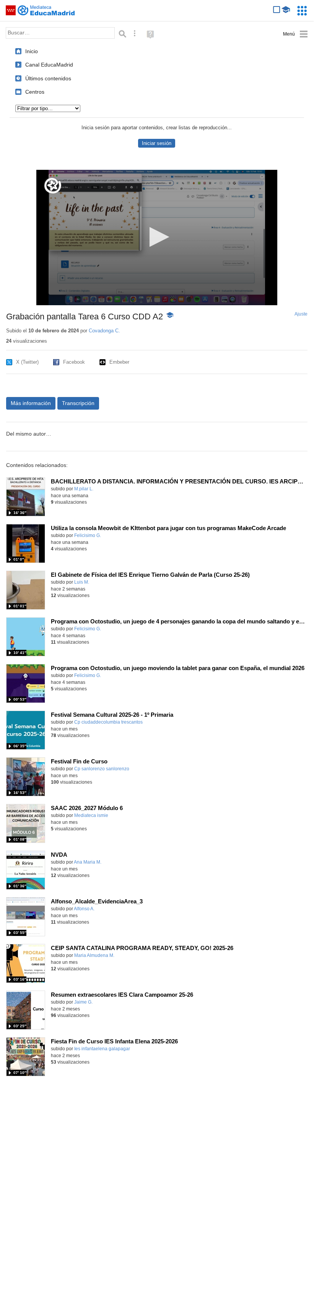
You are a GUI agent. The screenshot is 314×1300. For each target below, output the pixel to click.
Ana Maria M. (87, 862)
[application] (156, 237)
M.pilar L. (83, 488)
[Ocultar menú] (295, 34)
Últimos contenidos (48, 78)
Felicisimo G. (87, 535)
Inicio (31, 51)
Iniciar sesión (156, 143)
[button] (157, 237)
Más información (31, 403)
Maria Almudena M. (94, 955)
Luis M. (81, 582)
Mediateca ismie (91, 815)
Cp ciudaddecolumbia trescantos (108, 722)
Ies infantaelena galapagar (102, 1048)
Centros (34, 92)
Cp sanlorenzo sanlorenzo (101, 768)
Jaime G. (83, 1002)
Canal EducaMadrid (49, 65)
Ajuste (300, 314)
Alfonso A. (84, 908)
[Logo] (53, 185)
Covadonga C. (104, 331)
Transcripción (78, 403)
